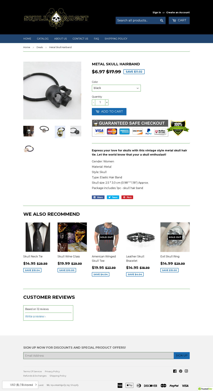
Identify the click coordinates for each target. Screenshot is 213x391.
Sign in (157, 12)
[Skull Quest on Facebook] (175, 371)
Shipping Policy (116, 38)
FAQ (96, 38)
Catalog (43, 38)
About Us (60, 38)
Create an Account (178, 12)
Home (27, 38)
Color (95, 81)
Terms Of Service (32, 371)
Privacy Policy (52, 371)
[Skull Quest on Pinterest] (180, 371)
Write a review (34, 316)
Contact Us (80, 38)
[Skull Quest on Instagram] (186, 371)
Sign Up (182, 355)
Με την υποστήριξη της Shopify (63, 385)
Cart (181, 20)
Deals (40, 47)
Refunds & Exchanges (34, 375)
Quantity (97, 96)
